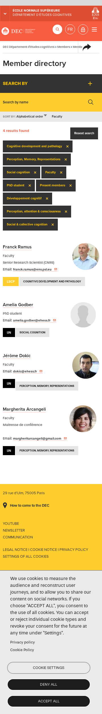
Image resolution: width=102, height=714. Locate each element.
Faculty (57, 116)
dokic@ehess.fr (25, 371)
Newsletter (14, 530)
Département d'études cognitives (42, 15)
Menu (94, 29)
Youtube (11, 523)
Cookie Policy (22, 649)
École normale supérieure (36, 10)
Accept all (49, 701)
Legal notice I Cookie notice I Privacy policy (45, 549)
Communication (18, 537)
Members (63, 47)
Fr (70, 29)
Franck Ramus (17, 247)
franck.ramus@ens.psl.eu (32, 269)
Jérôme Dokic (17, 356)
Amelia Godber (18, 305)
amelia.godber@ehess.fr (31, 320)
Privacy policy (22, 642)
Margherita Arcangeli (24, 409)
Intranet (83, 29)
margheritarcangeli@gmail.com (37, 438)
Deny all (48, 684)
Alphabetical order (32, 116)
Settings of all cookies (26, 556)
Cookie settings (48, 667)
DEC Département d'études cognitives (18, 31)
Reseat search (84, 133)
